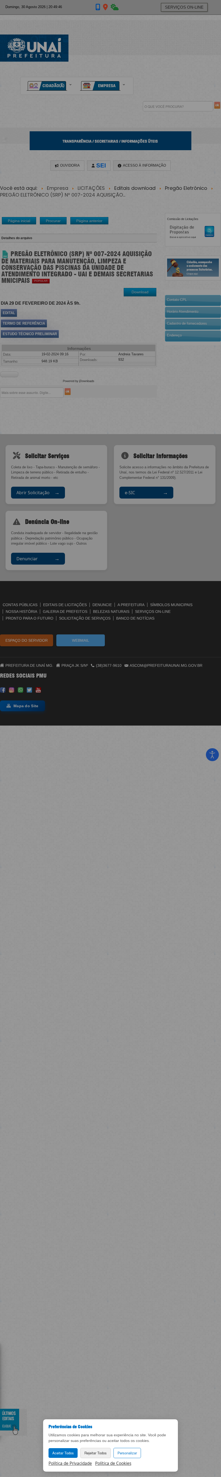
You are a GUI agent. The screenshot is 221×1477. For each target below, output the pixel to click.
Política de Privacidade (70, 1463)
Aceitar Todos (63, 1452)
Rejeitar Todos (95, 1452)
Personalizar (127, 1452)
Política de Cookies (113, 1463)
